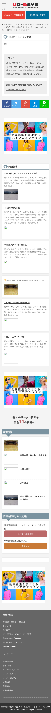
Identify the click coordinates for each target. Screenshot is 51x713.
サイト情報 (7, 665)
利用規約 (6, 686)
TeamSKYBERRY (12, 207)
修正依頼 (6, 682)
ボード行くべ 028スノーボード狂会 (20, 173)
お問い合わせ (8, 661)
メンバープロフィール (11, 669)
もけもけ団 (25, 468)
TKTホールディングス (16, 89)
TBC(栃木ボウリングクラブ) (17, 302)
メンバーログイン (9, 673)
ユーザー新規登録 (25, 533)
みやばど (24, 482)
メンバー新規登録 (9, 678)
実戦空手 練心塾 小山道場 (33, 455)
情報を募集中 (8, 690)
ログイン (25, 545)
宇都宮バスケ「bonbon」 (16, 244)
